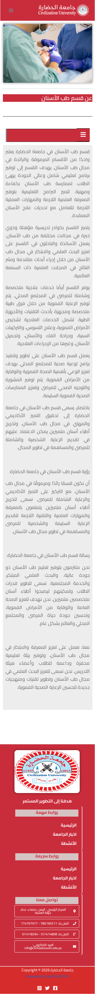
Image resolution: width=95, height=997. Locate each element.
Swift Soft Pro (57, 976)
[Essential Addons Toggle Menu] (83, 134)
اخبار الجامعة (65, 834)
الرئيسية (69, 825)
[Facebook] (55, 988)
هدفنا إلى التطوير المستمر (47, 801)
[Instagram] (39, 988)
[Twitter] (47, 988)
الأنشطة (69, 843)
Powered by (35, 976)
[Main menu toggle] (11, 10)
